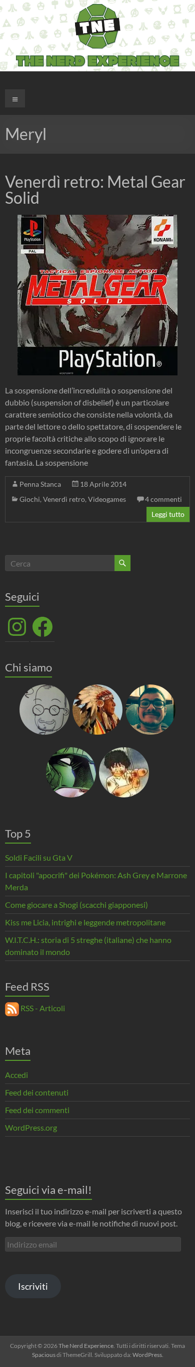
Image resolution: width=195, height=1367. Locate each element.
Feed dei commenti (37, 1110)
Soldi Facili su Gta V (38, 857)
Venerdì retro (64, 499)
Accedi (16, 1074)
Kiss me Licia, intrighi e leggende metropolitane (85, 922)
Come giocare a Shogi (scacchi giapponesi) (76, 904)
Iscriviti (33, 1286)
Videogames (107, 499)
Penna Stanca (40, 484)
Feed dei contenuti (36, 1092)
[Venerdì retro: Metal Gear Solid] (98, 219)
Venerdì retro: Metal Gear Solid (95, 189)
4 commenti (163, 499)
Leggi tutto (168, 514)
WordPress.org (31, 1127)
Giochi (30, 499)
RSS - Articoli (42, 1008)
